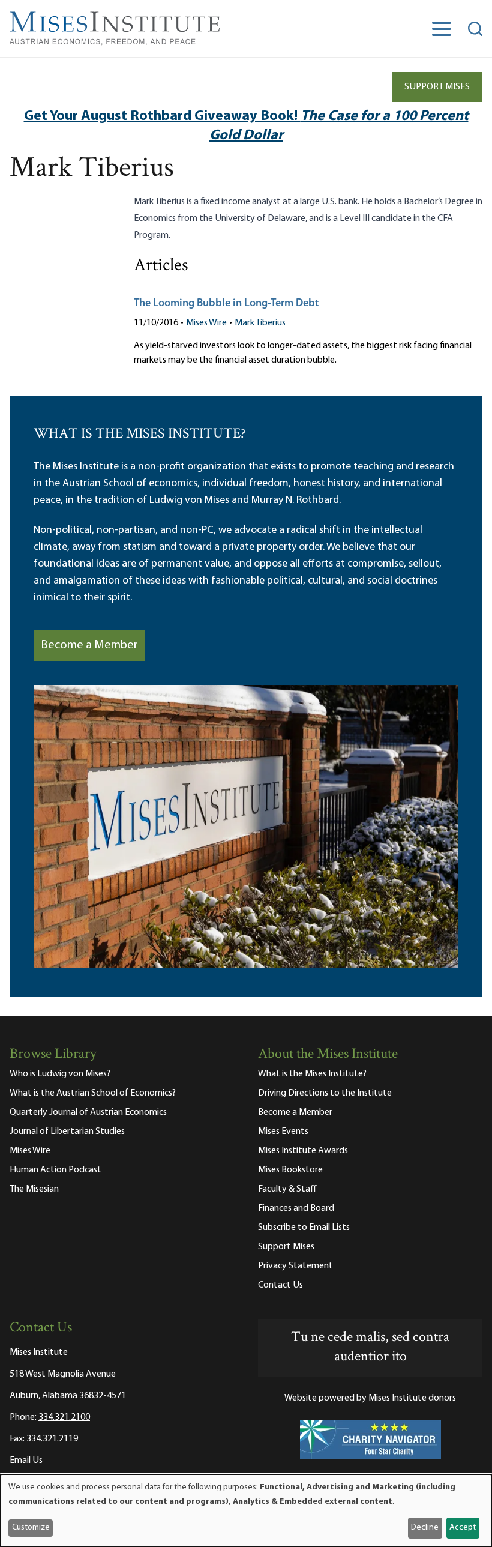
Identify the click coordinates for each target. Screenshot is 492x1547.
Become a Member (89, 645)
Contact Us (280, 1285)
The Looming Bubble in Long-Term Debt (226, 303)
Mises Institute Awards (303, 1151)
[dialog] (246, 1510)
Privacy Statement (295, 1266)
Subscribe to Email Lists (304, 1227)
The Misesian (34, 1189)
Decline (425, 1527)
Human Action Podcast (55, 1170)
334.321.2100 (64, 1417)
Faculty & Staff (287, 1189)
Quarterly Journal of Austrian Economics (88, 1112)
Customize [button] (31, 1527)
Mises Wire (206, 323)
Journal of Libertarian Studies (67, 1131)
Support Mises (437, 87)
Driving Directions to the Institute (325, 1093)
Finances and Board (296, 1208)
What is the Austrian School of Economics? (93, 1093)
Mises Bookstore (290, 1170)
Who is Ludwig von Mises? (60, 1074)
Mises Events (283, 1131)
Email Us (26, 1460)
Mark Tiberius (260, 323)
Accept (462, 1527)
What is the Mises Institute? (312, 1074)
